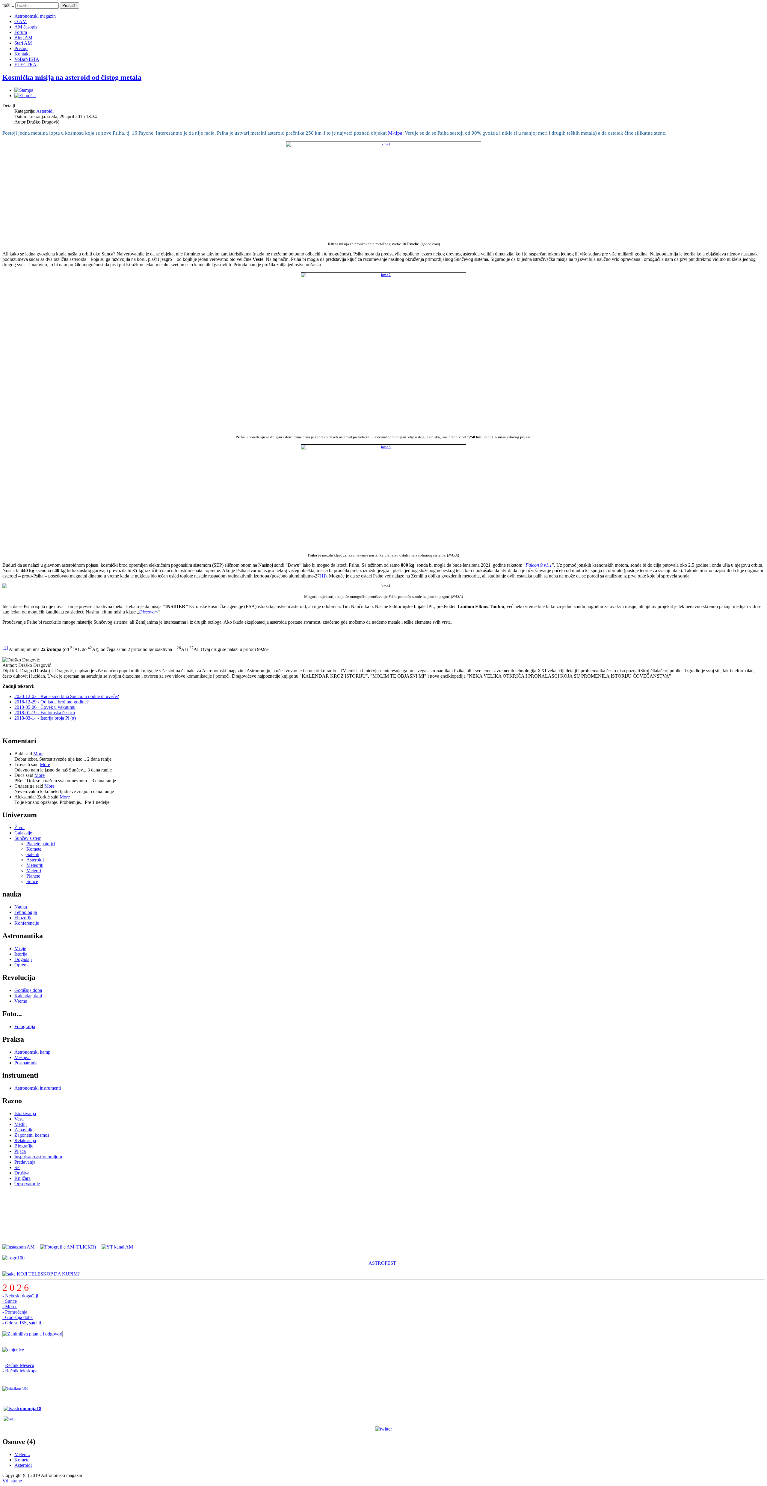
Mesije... (22, 1057)
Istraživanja (25, 1113)
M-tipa (395, 133)
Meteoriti (34, 865)
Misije (20, 948)
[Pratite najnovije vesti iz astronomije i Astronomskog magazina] (383, 1429)
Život (19, 827)
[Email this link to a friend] (25, 95)
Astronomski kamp (32, 1052)
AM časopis (25, 26)
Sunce (32, 881)
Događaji (23, 959)
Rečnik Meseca (19, 1365)
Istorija (20, 953)
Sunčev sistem (27, 838)
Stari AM (23, 43)
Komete (33, 849)
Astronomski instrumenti (37, 1088)
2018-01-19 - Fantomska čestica (44, 712)
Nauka (20, 906)
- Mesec (9, 1306)
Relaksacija (25, 1140)
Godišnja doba (28, 990)
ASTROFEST (382, 1263)
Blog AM (23, 37)
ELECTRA (25, 64)
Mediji (20, 1124)
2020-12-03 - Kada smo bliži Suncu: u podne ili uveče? (66, 696)
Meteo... (22, 1454)
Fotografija (24, 1026)
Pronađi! (69, 5)
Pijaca (20, 1151)
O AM (20, 21)
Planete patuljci (40, 843)
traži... (8, 5)
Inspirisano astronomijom (38, 1156)
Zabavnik (23, 1129)
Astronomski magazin (35, 16)
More (38, 753)
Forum (20, 32)
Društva (21, 1172)
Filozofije (23, 917)
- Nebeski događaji (20, 1295)
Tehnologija (25, 912)
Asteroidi (45, 111)
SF (17, 1167)
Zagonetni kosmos (31, 1135)
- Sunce (9, 1301)
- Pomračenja (14, 1311)
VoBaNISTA (26, 59)
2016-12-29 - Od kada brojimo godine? (51, 701)
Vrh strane (12, 1480)
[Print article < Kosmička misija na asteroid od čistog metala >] (23, 90)
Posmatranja (25, 1062)
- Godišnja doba (17, 1317)
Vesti (19, 1118)
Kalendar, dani (28, 995)
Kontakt (22, 53)
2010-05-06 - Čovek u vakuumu (45, 707)
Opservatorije (27, 1183)
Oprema (22, 964)
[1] (322, 575)
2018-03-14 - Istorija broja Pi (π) (45, 718)
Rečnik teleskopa (21, 1370)
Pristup (21, 48)
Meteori (33, 870)
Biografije (23, 1145)
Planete (33, 876)
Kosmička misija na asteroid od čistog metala (71, 77)
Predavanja (24, 1162)
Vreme (20, 1001)
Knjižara (22, 1178)
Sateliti (32, 854)
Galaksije (23, 832)
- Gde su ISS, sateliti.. (22, 1322)
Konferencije (26, 923)
